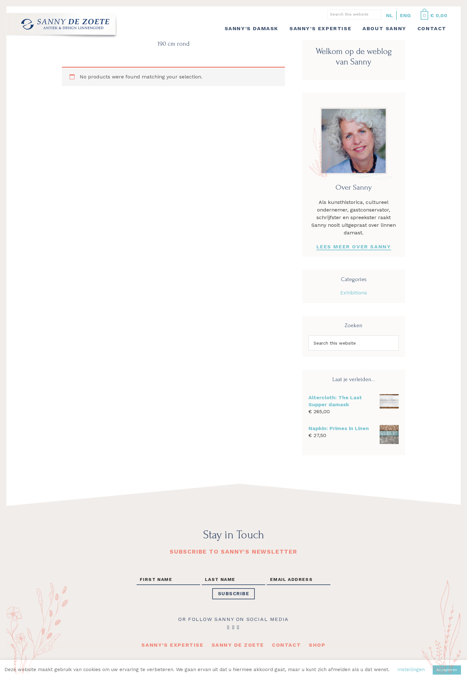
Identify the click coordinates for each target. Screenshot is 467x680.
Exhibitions (353, 293)
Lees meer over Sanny (353, 247)
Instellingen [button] (411, 669)
